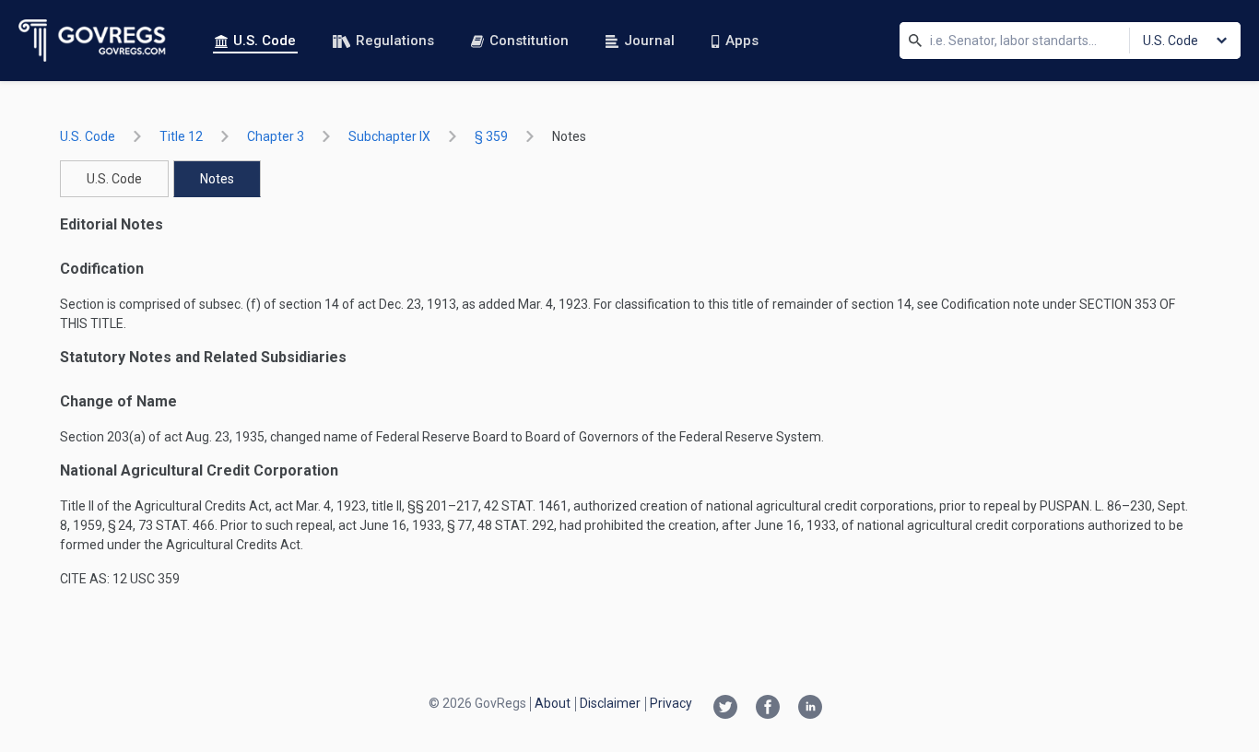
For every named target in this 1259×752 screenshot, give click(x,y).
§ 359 (491, 136)
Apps (742, 40)
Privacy (671, 703)
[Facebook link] (768, 709)
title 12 (181, 136)
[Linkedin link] (810, 709)
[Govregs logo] (92, 40)
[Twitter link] (725, 709)
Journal (649, 40)
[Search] (915, 40)
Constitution (529, 40)
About (553, 703)
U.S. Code (264, 40)
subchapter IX (389, 136)
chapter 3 (275, 136)
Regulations (395, 40)
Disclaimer (610, 703)
